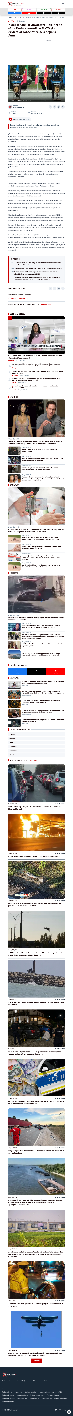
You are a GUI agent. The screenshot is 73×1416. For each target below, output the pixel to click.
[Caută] (58, 4)
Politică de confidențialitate (28, 1381)
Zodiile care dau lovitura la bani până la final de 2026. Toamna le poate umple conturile (41, 701)
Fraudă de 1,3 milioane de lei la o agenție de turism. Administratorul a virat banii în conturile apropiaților (36, 1102)
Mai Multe (36, 1361)
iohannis (13, 298)
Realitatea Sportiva (7, 1392)
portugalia (22, 298)
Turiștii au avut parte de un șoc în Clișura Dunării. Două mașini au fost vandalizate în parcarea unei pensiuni (34, 1053)
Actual (20, 17)
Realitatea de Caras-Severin (37, 1395)
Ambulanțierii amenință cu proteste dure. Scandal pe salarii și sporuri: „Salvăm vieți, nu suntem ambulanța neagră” (41, 558)
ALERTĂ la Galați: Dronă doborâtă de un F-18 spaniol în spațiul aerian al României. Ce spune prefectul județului (38, 278)
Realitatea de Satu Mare (60, 1398)
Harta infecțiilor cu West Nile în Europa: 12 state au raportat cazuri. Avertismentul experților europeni (40, 538)
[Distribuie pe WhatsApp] (58, 107)
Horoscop (15, 375)
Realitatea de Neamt (44, 1392)
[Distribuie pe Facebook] (54, 107)
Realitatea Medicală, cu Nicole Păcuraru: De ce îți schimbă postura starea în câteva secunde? (43, 682)
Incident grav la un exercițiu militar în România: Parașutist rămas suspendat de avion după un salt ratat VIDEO (35, 1354)
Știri (16, 17)
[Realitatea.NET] (16, 4)
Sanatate (11, 360)
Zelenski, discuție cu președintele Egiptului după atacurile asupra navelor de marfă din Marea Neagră (36, 380)
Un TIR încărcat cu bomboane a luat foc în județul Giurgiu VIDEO (38, 268)
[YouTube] (29, 13)
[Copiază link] (50, 107)
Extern (14, 382)
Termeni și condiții (14, 1381)
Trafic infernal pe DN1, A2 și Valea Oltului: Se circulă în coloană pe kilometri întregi (38, 264)
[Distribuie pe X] (63, 107)
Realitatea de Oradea (22, 1395)
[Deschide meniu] (63, 3)
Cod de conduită (42, 1381)
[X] (44, 13)
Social (14, 390)
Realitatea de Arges (35, 1398)
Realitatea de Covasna (8, 1395)
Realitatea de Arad (22, 1398)
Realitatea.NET (19, 108)
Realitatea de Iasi (47, 1398)
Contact (4, 1381)
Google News (45, 304)
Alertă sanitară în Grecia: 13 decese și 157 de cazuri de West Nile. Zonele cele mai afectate (41, 566)
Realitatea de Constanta (8, 1398)
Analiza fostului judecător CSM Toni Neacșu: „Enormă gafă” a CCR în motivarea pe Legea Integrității (41, 626)
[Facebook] (14, 13)
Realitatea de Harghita (53, 1395)
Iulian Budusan (60, 804)
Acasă (11, 17)
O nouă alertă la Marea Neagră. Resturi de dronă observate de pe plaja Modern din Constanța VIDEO (37, 273)
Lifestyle (14, 368)
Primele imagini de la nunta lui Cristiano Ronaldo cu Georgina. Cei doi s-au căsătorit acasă (40, 469)
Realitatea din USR (57, 1392)
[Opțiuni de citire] (69, 1412)
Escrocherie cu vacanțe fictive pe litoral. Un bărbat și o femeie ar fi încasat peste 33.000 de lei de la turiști (41, 654)
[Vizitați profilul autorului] (10, 107)
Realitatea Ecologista (30, 1392)
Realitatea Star (19, 1392)
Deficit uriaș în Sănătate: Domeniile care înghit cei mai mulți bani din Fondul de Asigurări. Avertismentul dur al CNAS (36, 530)
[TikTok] (58, 13)
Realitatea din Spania (8, 1401)
